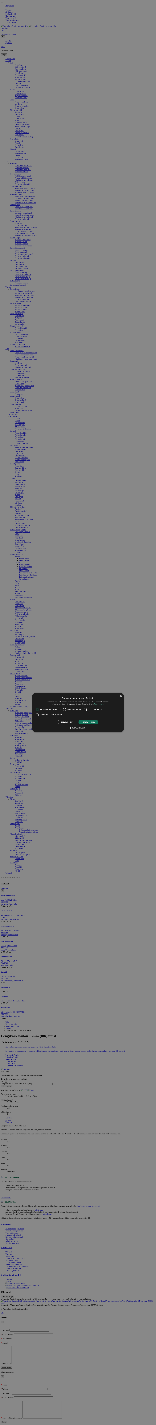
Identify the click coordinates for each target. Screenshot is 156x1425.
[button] (78, 728)
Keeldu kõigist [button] (67, 722)
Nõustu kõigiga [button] (88, 722)
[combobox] (121, 696)
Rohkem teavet (99, 704)
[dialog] (78, 712)
